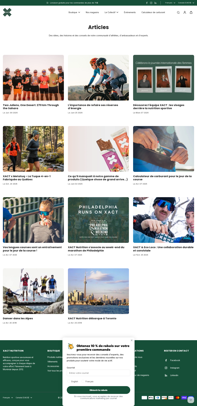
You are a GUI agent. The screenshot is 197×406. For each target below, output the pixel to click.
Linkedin (174, 375)
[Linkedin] (155, 3)
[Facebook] (147, 3)
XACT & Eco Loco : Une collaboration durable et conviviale (163, 249)
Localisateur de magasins (137, 375)
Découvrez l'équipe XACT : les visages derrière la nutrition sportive (158, 107)
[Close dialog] (131, 340)
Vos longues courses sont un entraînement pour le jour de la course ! (32, 249)
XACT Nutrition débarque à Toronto (92, 318)
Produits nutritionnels (57, 357)
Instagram (174, 368)
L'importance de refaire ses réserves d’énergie (93, 107)
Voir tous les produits (57, 370)
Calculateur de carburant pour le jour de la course (162, 178)
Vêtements (52, 361)
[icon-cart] (191, 12)
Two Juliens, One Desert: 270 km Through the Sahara (31, 107)
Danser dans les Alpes (18, 318)
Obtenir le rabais (98, 390)
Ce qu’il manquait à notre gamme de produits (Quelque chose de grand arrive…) (98, 178)
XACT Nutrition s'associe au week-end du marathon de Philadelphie (96, 249)
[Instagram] (151, 3)
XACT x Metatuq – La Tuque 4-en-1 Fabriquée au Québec (26, 178)
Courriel (71, 367)
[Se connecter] (184, 12)
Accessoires (53, 366)
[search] (178, 12)
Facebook (175, 360)
